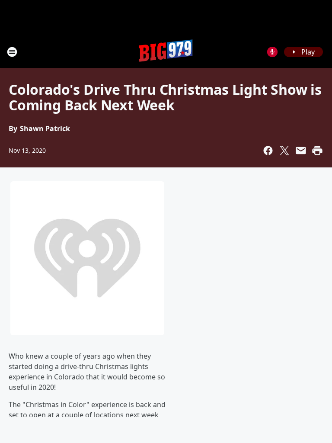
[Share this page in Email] (301, 150)
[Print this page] (317, 150)
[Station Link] (166, 52)
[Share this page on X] (284, 150)
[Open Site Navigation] (12, 52)
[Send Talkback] (272, 52)
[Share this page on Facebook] (268, 150)
